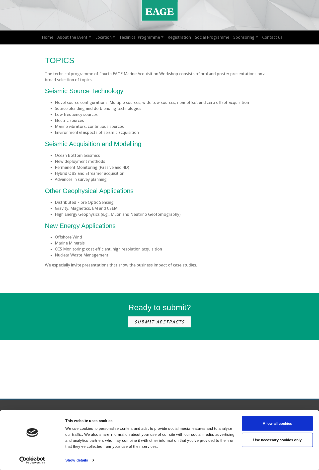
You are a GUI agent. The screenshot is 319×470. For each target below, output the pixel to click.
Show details (76, 460)
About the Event (72, 37)
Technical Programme (139, 37)
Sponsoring (243, 37)
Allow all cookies (277, 423)
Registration (179, 37)
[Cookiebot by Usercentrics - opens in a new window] (32, 460)
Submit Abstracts (160, 321)
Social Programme (212, 37)
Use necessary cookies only (277, 440)
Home (47, 37)
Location (103, 37)
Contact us (272, 37)
